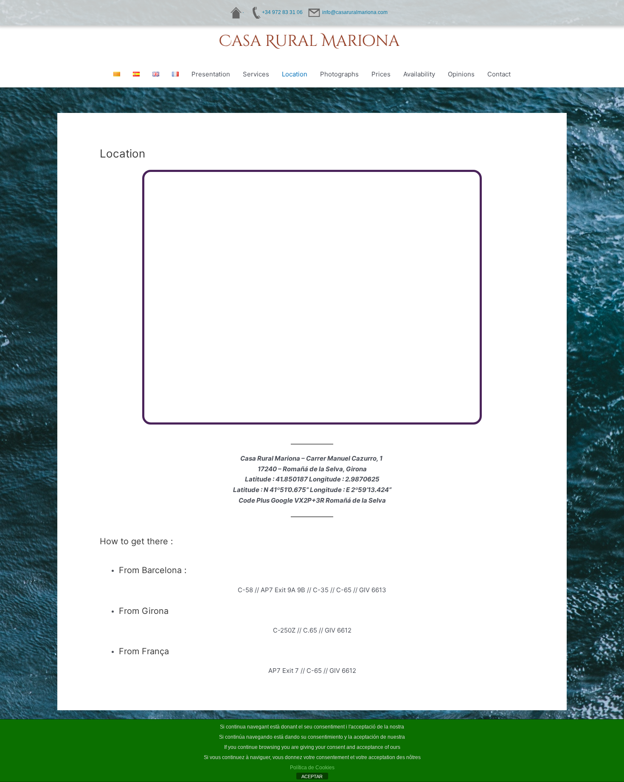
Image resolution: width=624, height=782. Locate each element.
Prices (381, 74)
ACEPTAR (312, 776)
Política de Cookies (312, 768)
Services (256, 74)
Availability (419, 74)
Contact (499, 74)
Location (294, 74)
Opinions (461, 74)
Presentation (210, 74)
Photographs (339, 74)
